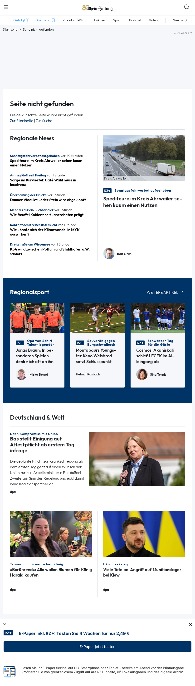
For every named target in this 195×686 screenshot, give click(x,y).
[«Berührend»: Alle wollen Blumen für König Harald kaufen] (51, 533)
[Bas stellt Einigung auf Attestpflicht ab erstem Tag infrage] (137, 458)
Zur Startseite (21, 120)
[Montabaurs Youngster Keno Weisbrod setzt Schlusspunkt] (97, 317)
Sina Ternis (158, 374)
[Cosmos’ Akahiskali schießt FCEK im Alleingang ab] (158, 317)
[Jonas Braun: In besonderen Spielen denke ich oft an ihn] (37, 317)
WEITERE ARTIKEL (162, 292)
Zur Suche (44, 120)
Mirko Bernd (38, 374)
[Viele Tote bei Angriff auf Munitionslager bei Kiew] (144, 533)
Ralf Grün (124, 254)
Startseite (10, 29)
